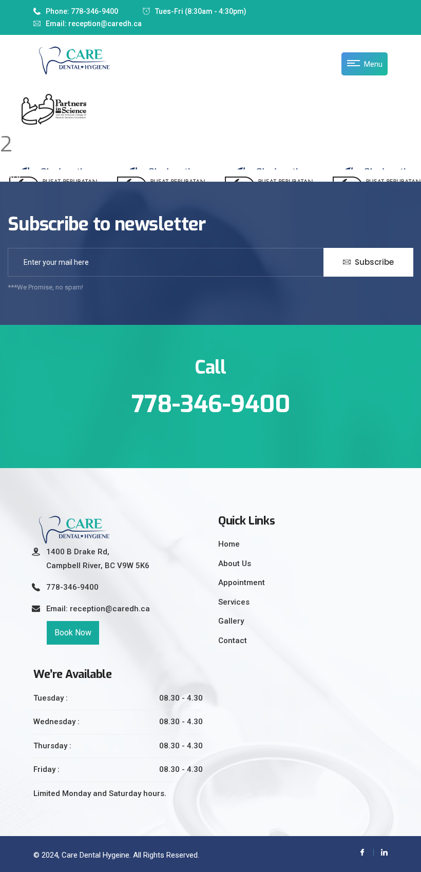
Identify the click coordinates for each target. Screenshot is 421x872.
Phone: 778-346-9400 (82, 11)
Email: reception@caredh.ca (94, 24)
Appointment (241, 582)
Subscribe (373, 262)
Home (229, 544)
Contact (232, 640)
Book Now (72, 632)
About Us (234, 563)
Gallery (231, 621)
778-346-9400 (72, 587)
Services (234, 602)
